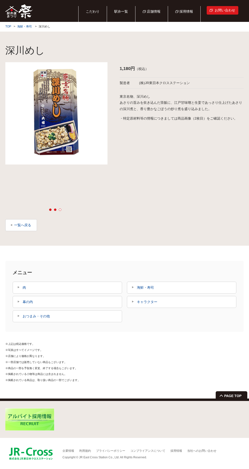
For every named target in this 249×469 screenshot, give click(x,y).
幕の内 (28, 302)
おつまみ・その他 (36, 316)
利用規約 (85, 450)
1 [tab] (50, 209)
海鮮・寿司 (24, 26)
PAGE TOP (232, 396)
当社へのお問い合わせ (201, 450)
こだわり (92, 11)
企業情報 (68, 450)
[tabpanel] (56, 113)
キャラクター (147, 302)
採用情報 (186, 11)
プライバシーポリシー (110, 450)
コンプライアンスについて (147, 450)
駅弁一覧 (121, 11)
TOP (8, 26)
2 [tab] (55, 209)
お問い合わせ (225, 10)
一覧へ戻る (22, 225)
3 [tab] (60, 209)
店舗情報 (153, 11)
